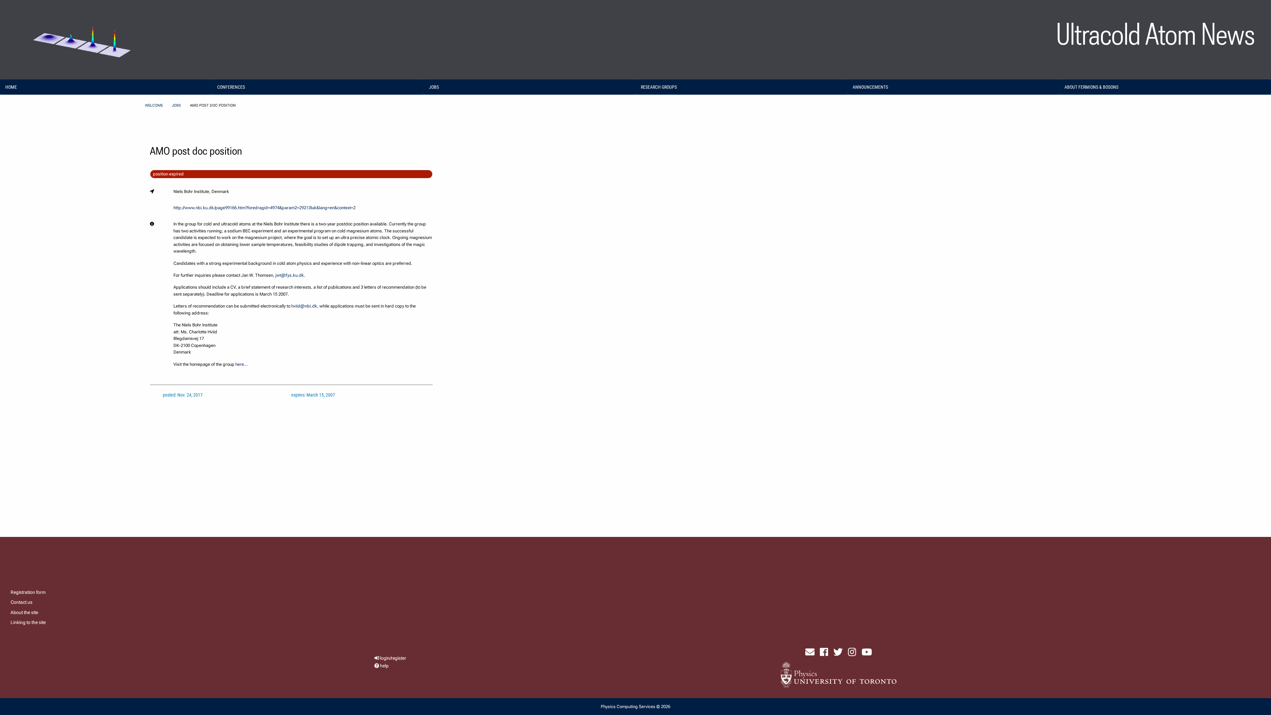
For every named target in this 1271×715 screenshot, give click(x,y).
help (384, 666)
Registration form (28, 592)
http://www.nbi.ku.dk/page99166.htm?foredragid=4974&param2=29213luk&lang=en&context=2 (264, 207)
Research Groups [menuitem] (659, 87)
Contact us (21, 602)
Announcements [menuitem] (870, 87)
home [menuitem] (11, 87)
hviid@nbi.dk (304, 306)
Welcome (154, 105)
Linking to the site (28, 622)
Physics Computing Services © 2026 (635, 706)
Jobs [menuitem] (434, 87)
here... (241, 364)
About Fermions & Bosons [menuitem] (1091, 87)
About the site (24, 612)
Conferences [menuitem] (231, 87)
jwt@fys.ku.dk (289, 275)
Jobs (176, 105)
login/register (393, 658)
